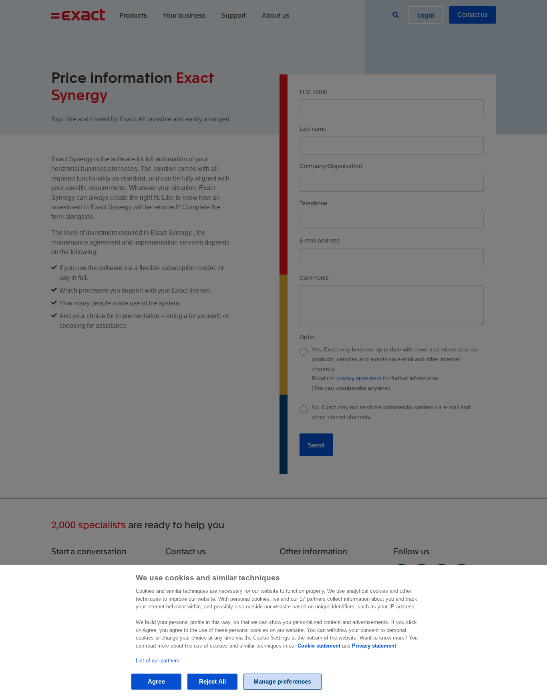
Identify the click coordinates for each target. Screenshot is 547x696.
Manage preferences (282, 681)
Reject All (212, 681)
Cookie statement (319, 646)
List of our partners (157, 661)
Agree (156, 681)
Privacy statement (374, 646)
